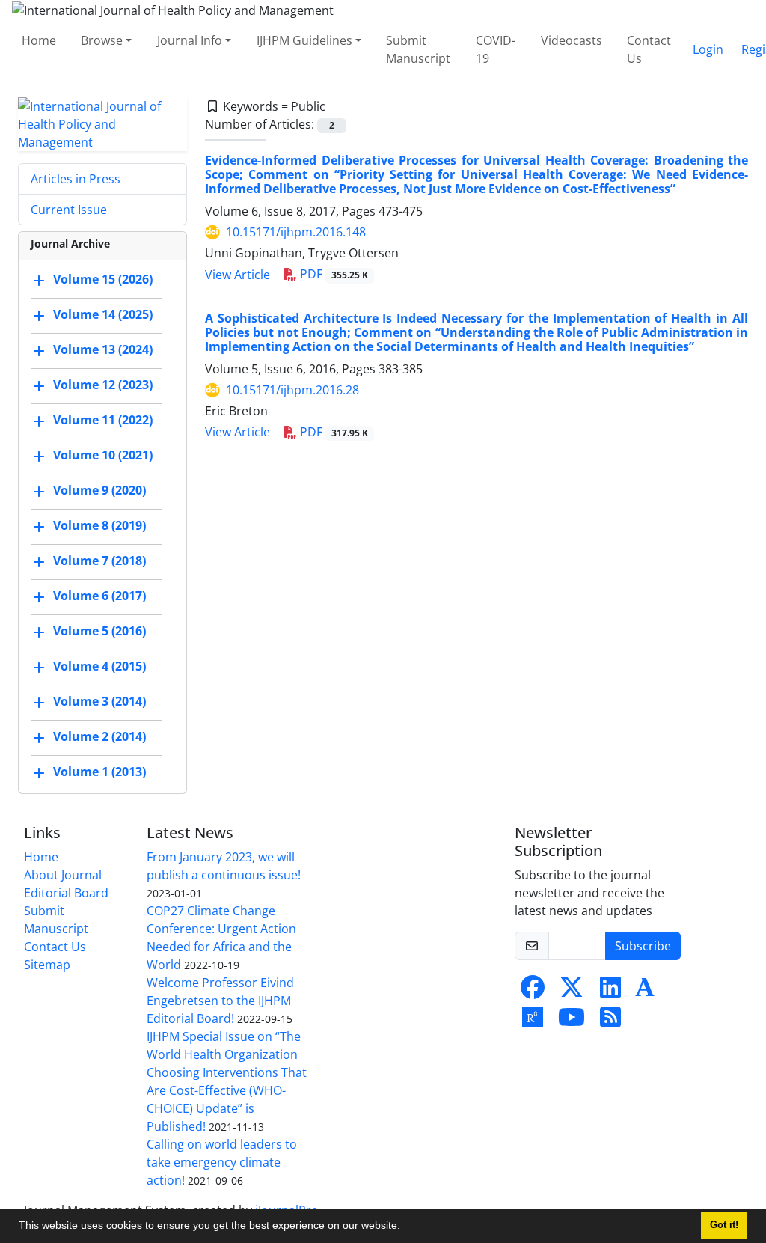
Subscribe (643, 946)
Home (39, 40)
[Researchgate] (533, 1021)
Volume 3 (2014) (99, 701)
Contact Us (649, 49)
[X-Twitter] (571, 991)
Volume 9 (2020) (99, 490)
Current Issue (69, 209)
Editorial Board (66, 893)
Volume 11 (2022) (103, 420)
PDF (332, 274)
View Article (237, 274)
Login (708, 49)
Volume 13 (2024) (103, 349)
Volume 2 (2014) (99, 736)
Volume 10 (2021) (103, 455)
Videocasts (571, 40)
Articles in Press (75, 179)
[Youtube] (571, 1021)
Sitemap (47, 964)
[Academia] (644, 991)
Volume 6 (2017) (99, 595)
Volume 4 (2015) (99, 666)
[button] (405, 1227)
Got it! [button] (724, 1225)
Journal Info (189, 40)
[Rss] (610, 1021)
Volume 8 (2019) (99, 525)
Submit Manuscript (418, 49)
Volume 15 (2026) (103, 279)
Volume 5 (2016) (99, 631)
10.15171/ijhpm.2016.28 (292, 390)
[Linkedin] (610, 991)
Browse (102, 40)
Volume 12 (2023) (103, 384)
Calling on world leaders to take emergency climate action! (222, 1162)
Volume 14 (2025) (103, 314)
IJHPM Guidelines (304, 40)
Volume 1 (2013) (99, 771)
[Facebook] (533, 991)
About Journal (63, 875)
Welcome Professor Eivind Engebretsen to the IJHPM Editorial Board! (220, 1000)
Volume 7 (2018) (99, 560)
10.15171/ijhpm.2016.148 (296, 232)
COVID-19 (495, 49)
